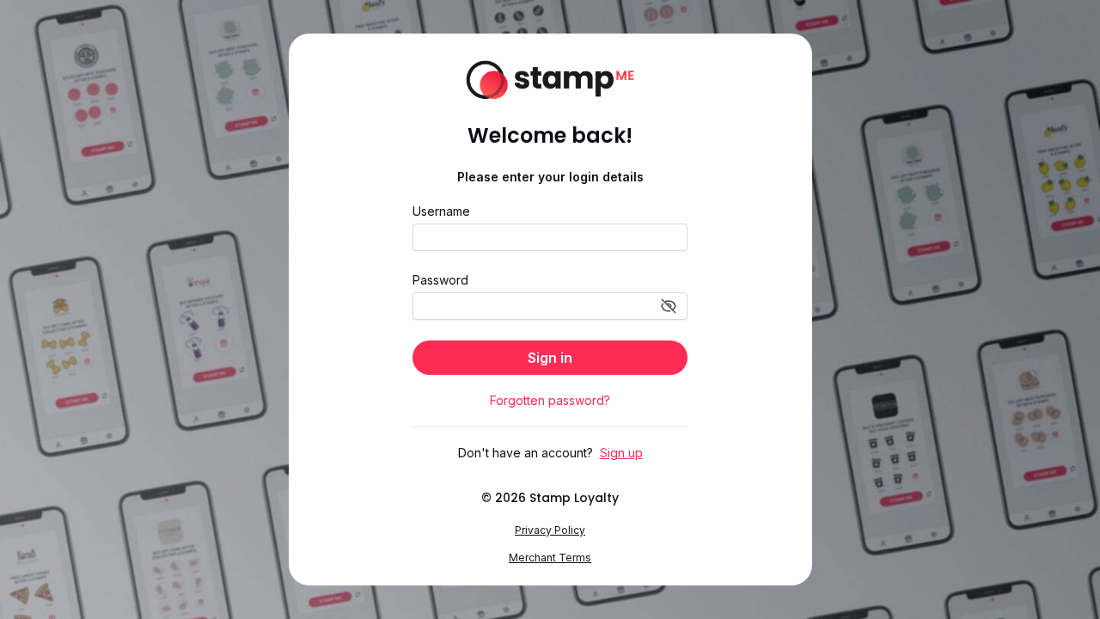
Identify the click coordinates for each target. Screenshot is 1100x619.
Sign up (621, 452)
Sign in (550, 357)
